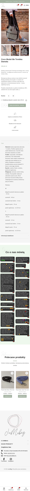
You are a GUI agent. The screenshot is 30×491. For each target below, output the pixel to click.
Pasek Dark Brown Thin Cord (7, 389)
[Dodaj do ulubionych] (26, 100)
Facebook (4, 461)
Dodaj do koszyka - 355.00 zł (17, 105)
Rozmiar (3, 95)
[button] (28, 245)
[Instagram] (11, 459)
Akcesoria (6, 391)
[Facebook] (4, 459)
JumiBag (10, 469)
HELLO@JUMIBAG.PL (11, 455)
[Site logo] (3, 5)
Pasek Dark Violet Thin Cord (22, 389)
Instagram (11, 461)
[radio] (8, 96)
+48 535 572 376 (11, 453)
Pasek (10, 391)
